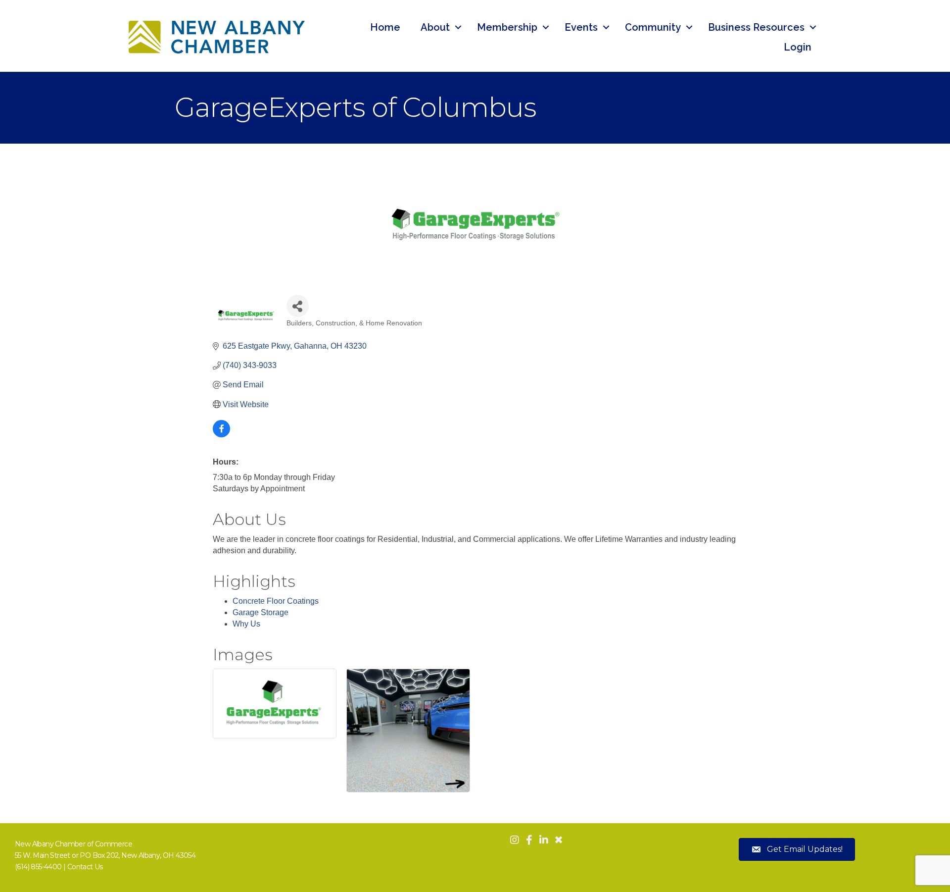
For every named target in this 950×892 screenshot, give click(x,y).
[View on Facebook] (221, 434)
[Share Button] (297, 306)
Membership (507, 27)
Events (581, 27)
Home (385, 27)
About (435, 27)
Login (797, 47)
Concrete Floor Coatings (276, 601)
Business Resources (756, 27)
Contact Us (85, 866)
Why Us (246, 624)
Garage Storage (260, 612)
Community (653, 27)
